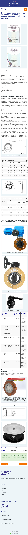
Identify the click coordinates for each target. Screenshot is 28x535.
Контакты (4, 497)
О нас (3, 490)
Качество (4, 492)
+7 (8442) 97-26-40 (5, 515)
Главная (4, 488)
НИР (3, 494)
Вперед (22, 464)
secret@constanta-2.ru (6, 519)
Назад (5, 464)
